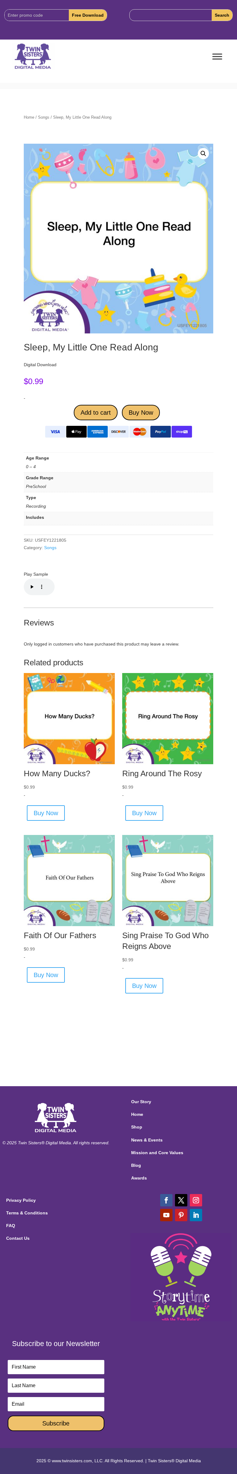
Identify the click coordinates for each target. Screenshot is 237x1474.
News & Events (147, 1139)
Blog (136, 1165)
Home (29, 117)
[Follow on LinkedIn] (196, 1215)
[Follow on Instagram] (196, 1200)
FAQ (10, 1225)
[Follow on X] (181, 1200)
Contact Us (18, 1238)
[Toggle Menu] (217, 57)
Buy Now (141, 412)
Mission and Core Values (157, 1152)
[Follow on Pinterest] (181, 1215)
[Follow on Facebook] (166, 1200)
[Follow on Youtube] (166, 1215)
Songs (43, 117)
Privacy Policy (21, 1200)
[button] (203, 153)
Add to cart (96, 412)
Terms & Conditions (27, 1212)
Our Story (141, 1101)
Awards (139, 1177)
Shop (136, 1127)
